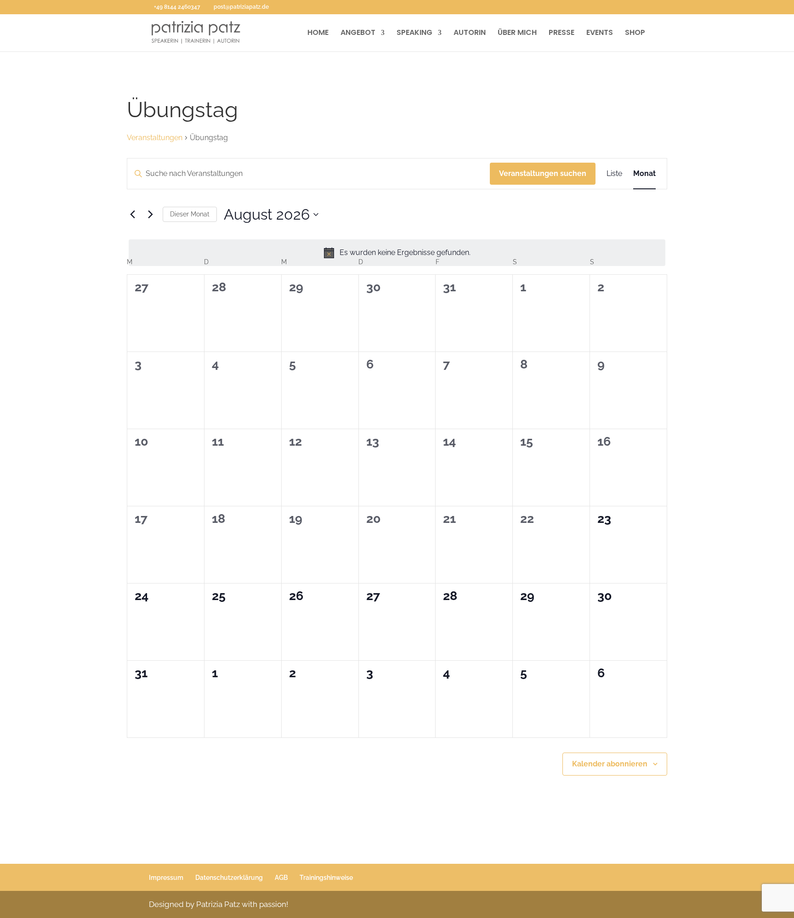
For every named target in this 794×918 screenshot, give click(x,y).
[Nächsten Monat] (150, 214)
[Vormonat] (132, 214)
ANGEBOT (357, 33)
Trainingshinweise (326, 877)
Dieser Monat (190, 214)
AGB (281, 877)
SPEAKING (414, 33)
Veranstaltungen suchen (542, 173)
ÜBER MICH (517, 33)
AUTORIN (470, 33)
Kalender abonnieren (609, 763)
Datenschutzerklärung (229, 877)
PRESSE (561, 33)
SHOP (635, 33)
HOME (318, 33)
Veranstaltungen (154, 137)
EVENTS (599, 33)
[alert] (397, 252)
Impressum (166, 877)
